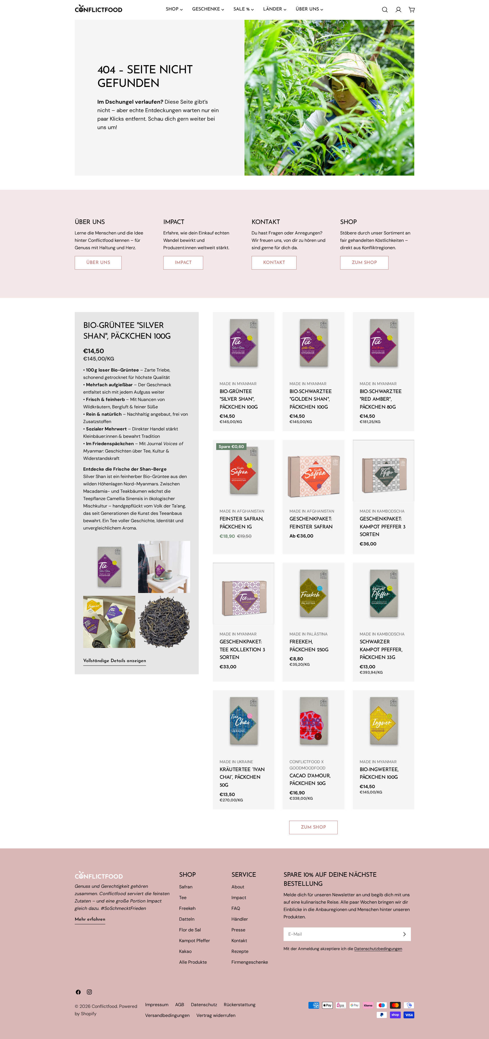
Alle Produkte (193, 962)
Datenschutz (204, 1005)
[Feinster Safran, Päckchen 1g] (243, 471)
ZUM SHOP (364, 263)
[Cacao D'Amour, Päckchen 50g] (313, 721)
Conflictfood (104, 1006)
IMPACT (183, 263)
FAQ (235, 908)
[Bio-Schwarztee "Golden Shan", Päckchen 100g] (313, 343)
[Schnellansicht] (266, 324)
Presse (238, 930)
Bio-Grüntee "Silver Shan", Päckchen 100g (239, 399)
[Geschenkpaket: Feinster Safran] (313, 471)
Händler (239, 919)
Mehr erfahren (90, 919)
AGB (179, 1005)
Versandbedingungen (167, 1015)
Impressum (156, 1005)
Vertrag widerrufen (215, 1015)
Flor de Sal (190, 930)
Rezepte (239, 951)
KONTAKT (274, 263)
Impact (238, 898)
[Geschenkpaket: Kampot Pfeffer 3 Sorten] (384, 471)
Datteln (186, 919)
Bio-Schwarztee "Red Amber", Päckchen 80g (381, 399)
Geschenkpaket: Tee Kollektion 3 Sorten (242, 650)
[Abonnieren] (404, 934)
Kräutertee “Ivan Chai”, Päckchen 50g (242, 777)
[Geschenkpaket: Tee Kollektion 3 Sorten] (243, 593)
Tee (182, 898)
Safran (185, 887)
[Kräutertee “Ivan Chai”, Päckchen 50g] (243, 721)
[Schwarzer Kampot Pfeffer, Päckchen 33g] (384, 593)
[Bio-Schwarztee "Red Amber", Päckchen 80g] (384, 343)
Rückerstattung (240, 1005)
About (237, 887)
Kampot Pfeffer (194, 941)
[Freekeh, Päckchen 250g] (313, 593)
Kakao (185, 951)
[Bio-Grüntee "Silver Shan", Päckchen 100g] (243, 343)
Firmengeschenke (249, 962)
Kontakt (239, 941)
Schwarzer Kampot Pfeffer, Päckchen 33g (381, 650)
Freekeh (187, 908)
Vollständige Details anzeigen (114, 661)
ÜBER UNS (98, 263)
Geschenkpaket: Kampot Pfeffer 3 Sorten (383, 527)
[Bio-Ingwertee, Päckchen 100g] (384, 721)
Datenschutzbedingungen (378, 948)
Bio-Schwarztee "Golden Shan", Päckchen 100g (310, 399)
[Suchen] (385, 9)
